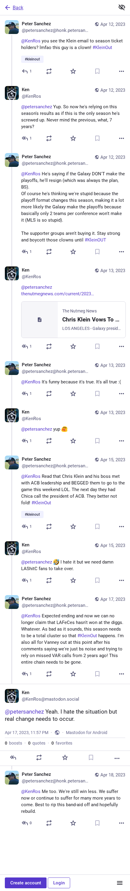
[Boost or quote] (49, 71)
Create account (25, 883)
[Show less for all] (122, 7)
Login (59, 883)
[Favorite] (73, 71)
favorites (61, 743)
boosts (13, 743)
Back (18, 8)
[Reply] (13, 757)
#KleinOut (102, 47)
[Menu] (119, 883)
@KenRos (31, 41)
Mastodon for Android (86, 732)
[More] (121, 71)
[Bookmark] (97, 71)
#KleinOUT (95, 240)
